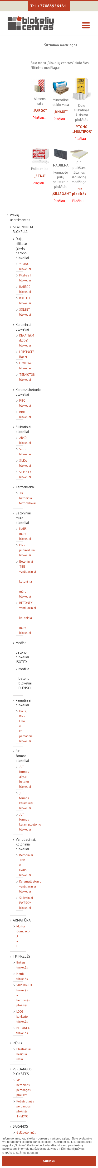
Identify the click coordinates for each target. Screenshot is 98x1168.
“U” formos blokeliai (22, 756)
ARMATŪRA (22, 920)
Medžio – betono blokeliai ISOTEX (22, 652)
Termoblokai (25, 487)
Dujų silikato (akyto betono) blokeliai (22, 248)
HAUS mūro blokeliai (25, 534)
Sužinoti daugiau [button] (27, 1152)
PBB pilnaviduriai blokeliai (27, 550)
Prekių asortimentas (20, 217)
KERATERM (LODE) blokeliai (26, 340)
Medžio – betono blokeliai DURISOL (25, 678)
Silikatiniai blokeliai (23, 429)
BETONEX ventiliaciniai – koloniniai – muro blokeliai (27, 618)
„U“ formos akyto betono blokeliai (25, 777)
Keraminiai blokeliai (23, 327)
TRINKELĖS (21, 956)
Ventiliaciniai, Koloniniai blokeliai (25, 844)
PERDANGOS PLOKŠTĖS (22, 1071)
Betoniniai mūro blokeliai (23, 518)
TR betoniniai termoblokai (27, 498)
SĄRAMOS (20, 1126)
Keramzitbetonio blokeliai (28, 392)
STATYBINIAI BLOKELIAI (23, 229)
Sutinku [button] (49, 1161)
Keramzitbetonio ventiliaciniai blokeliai (30, 886)
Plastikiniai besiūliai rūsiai (23, 1054)
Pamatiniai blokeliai (23, 702)
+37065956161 (52, 6)
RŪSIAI (18, 1043)
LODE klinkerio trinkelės (22, 1017)
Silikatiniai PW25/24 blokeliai (26, 903)
